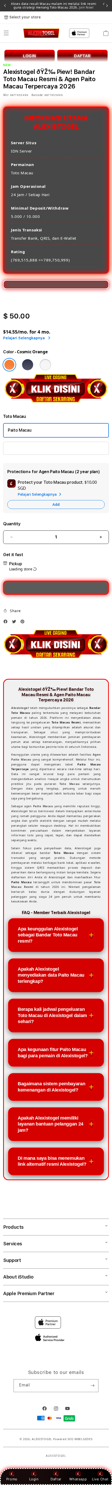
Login (34, 1479)
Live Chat (100, 1479)
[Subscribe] (92, 1385)
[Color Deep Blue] (27, 364)
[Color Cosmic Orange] (9, 364)
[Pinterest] (23, 622)
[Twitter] (15, 622)
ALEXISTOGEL (42, 1439)
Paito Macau (19, 430)
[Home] (41, 33)
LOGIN (29, 56)
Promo (11, 1479)
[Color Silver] (45, 364)
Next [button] (107, 5)
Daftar (56, 1479)
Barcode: (37, 95)
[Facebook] (6, 622)
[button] (6, 33)
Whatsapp (78, 1479)
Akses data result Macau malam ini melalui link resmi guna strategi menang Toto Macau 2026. (53, 5)
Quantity (11, 523)
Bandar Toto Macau (26, 448)
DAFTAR (82, 56)
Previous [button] (5, 5)
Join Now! (86, 7)
